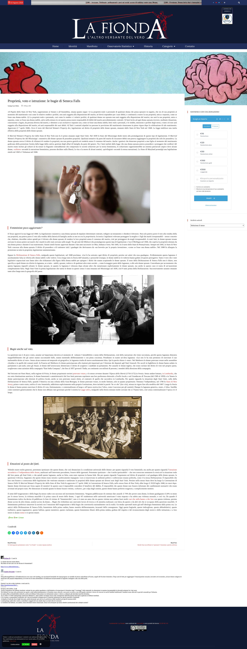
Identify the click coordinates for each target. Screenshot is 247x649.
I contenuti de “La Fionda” (117, 623)
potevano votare (79, 373)
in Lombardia (167, 373)
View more (13, 641)
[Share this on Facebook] (13, 532)
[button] (239, 2)
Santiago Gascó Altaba (13, 106)
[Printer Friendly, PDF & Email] (16, 517)
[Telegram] (25, 532)
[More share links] (41, 532)
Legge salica (85, 390)
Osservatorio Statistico (119, 46)
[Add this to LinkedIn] (33, 532)
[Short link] (37, 532)
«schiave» (17, 149)
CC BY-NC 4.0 (163, 623)
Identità (73, 46)
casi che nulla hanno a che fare (141, 499)
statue (22, 513)
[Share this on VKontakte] (29, 532)
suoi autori (140, 623)
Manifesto (92, 46)
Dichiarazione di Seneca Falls (28, 255)
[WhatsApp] (9, 532)
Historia (148, 46)
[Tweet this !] (21, 532)
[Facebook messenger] (17, 532)
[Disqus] (92, 579)
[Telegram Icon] (219, 2)
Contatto (190, 46)
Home (55, 46)
